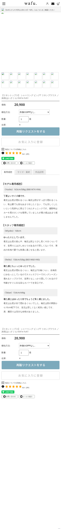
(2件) (27, 154)
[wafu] (30, 2)
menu (3, 3)
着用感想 (8, 172)
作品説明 (39, 172)
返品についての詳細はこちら (15, 149)
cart (58, 3)
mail (53, 3)
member (47, 3)
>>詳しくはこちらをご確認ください (42, 10)
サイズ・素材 (23, 172)
